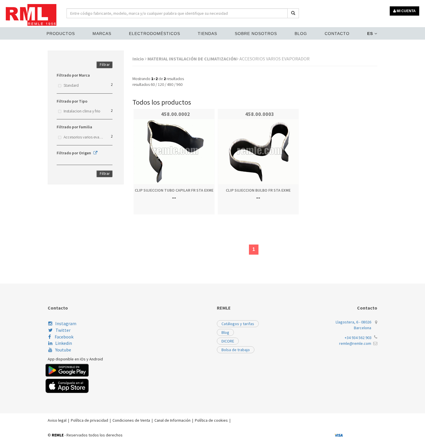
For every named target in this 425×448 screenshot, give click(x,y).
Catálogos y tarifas (237, 323)
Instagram (65, 323)
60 (153, 84)
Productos (61, 33)
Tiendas (207, 33)
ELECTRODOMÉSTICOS (154, 33)
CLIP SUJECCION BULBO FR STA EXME (258, 190)
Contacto (337, 33)
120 (161, 84)
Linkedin (63, 343)
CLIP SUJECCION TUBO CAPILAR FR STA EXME (174, 190)
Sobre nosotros (256, 33)
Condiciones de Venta (131, 420)
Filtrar (105, 64)
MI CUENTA (406, 11)
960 (179, 84)
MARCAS (102, 33)
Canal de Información (172, 420)
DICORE (227, 341)
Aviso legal (57, 420)
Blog (301, 33)
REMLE (58, 435)
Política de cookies (211, 420)
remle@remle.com (355, 343)
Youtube (63, 350)
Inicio (138, 59)
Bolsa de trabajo (235, 349)
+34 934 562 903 (358, 337)
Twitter (63, 330)
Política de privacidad (89, 420)
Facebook (63, 337)
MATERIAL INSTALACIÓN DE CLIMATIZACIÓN (192, 59)
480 (170, 84)
